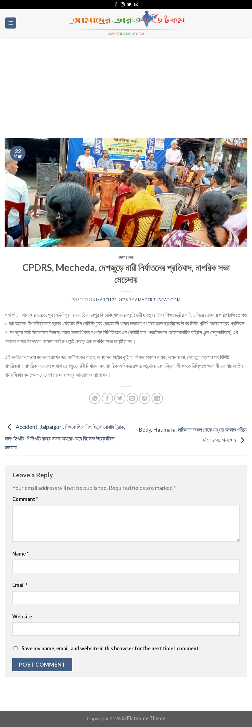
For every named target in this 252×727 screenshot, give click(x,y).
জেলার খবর (125, 257)
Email (20, 585)
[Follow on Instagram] (123, 4)
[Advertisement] (126, 83)
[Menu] (11, 23)
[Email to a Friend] (132, 398)
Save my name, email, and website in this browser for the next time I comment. (111, 648)
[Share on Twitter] (119, 398)
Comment (25, 499)
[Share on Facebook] (107, 398)
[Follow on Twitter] (129, 4)
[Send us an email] (136, 4)
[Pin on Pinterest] (144, 398)
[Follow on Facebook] (116, 4)
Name (20, 553)
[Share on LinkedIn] (157, 398)
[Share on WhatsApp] (94, 398)
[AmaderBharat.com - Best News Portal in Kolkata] (126, 23)
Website (22, 616)
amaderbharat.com (157, 300)
